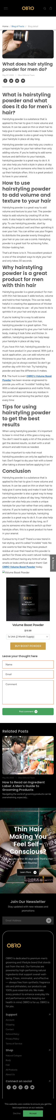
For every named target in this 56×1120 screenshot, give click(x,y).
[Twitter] (11, 81)
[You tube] (32, 1087)
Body (8, 1060)
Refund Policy (12, 1034)
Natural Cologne (14, 1055)
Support (11, 1014)
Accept (33, 1113)
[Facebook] (5, 81)
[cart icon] (51, 8)
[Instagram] (20, 1087)
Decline (17, 1113)
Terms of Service (14, 1043)
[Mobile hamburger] (5, 8)
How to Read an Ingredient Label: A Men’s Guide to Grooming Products (23, 786)
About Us (10, 1074)
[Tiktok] (26, 1087)
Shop (9, 1050)
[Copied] (23, 81)
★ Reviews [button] (53, 563)
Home (5, 26)
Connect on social (19, 1081)
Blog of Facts (18, 26)
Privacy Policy (12, 1038)
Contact (10, 1029)
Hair (8, 1065)
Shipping (10, 1024)
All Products (11, 1069)
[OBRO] (28, 8)
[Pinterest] (17, 81)
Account (10, 1020)
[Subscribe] (48, 920)
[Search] (45, 8)
